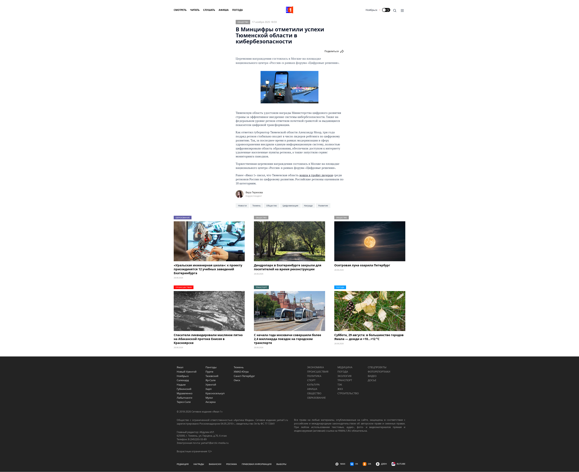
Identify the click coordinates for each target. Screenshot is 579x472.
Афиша (224, 10)
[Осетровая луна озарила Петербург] (369, 241)
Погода (237, 10)
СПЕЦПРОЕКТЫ (377, 367)
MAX (342, 463)
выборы (281, 464)
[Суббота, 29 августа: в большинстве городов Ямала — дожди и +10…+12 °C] (369, 311)
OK (369, 463)
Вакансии (215, 464)
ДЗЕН (384, 463)
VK (356, 463)
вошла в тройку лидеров (316, 175)
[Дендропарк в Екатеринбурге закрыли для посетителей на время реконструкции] (289, 241)
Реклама (231, 464)
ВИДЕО (372, 376)
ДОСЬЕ (372, 380)
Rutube (401, 463)
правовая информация (257, 464)
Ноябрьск (371, 10)
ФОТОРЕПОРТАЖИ (379, 371)
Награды (198, 464)
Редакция (183, 464)
